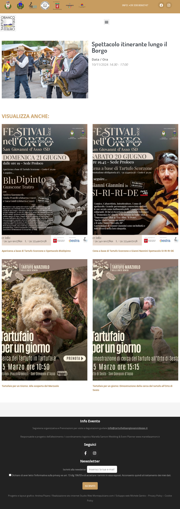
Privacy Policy (155, 495)
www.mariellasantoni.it (148, 436)
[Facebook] (161, 5)
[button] (107, 22)
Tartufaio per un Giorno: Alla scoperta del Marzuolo (30, 386)
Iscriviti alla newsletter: (74, 469)
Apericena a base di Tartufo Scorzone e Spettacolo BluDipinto (36, 250)
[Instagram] (168, 5)
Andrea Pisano (42, 495)
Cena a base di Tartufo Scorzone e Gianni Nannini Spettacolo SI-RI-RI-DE (133, 250)
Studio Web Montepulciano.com (97, 495)
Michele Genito (138, 495)
